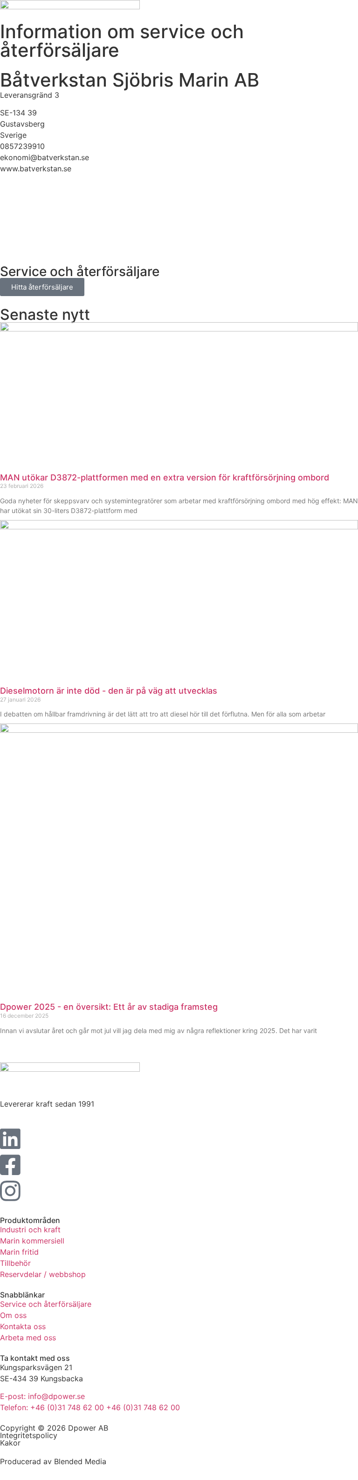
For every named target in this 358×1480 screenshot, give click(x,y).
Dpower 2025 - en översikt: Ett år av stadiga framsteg (109, 1007)
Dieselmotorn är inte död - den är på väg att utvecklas (108, 691)
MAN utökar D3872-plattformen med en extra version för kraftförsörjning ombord (164, 477)
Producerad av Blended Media (53, 1461)
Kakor (10, 1442)
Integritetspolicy (28, 1435)
